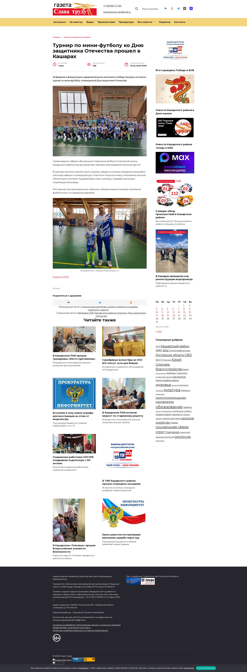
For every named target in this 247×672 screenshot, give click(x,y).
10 (157, 312)
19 (168, 315)
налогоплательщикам (171, 397)
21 (179, 315)
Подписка (164, 22)
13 (174, 312)
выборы (171, 373)
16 (190, 312)
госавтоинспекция (164, 377)
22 (184, 315)
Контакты (179, 22)
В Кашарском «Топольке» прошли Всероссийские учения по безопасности (74, 548)
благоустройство (169, 369)
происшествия (171, 418)
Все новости (145, 22)
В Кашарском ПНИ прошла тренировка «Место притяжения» (74, 357)
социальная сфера (172, 427)
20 (174, 315)
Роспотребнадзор (179, 350)
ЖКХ (158, 346)
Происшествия (106, 22)
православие (163, 414)
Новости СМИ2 (61, 277)
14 (179, 312)
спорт (57, 288)
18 (162, 315)
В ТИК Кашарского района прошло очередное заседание (121, 482)
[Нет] (243, 668)
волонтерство (161, 373)
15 (184, 312)
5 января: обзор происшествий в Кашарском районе (173, 214)
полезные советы (182, 411)
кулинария (159, 391)
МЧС (166, 350)
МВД (159, 350)
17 (157, 315)
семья (174, 422)
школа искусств (165, 437)
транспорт (185, 432)
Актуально (59, 22)
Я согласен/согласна (206, 668)
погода (158, 411)
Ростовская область (170, 355)
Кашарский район (175, 346)
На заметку (76, 22)
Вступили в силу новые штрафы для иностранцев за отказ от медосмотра (73, 416)
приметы (177, 414)
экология (183, 437)
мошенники (160, 394)
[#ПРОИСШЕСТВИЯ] (175, 206)
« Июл (159, 331)
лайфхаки (185, 390)
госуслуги (179, 376)
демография (163, 380)
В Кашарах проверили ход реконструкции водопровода (174, 278)
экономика (160, 441)
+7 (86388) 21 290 (112, 6)
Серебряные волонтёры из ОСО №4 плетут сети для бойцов (122, 361)
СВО (188, 355)
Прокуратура (126, 22)
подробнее (83, 668)
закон (175, 380)
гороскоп (182, 373)
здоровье (163, 385)
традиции (172, 432)
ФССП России (163, 360)
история (174, 385)
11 (162, 312)
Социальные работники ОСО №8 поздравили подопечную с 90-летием (73, 460)
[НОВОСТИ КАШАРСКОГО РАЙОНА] (172, 271)
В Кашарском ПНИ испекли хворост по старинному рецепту (122, 414)
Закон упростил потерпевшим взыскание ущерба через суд (121, 536)
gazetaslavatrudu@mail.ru (117, 12)
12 (168, 312)
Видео (90, 22)
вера (186, 369)
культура (172, 390)
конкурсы (183, 385)
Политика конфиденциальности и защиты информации (80, 630)
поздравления (166, 411)
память (187, 407)
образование (169, 407)
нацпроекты (165, 402)
